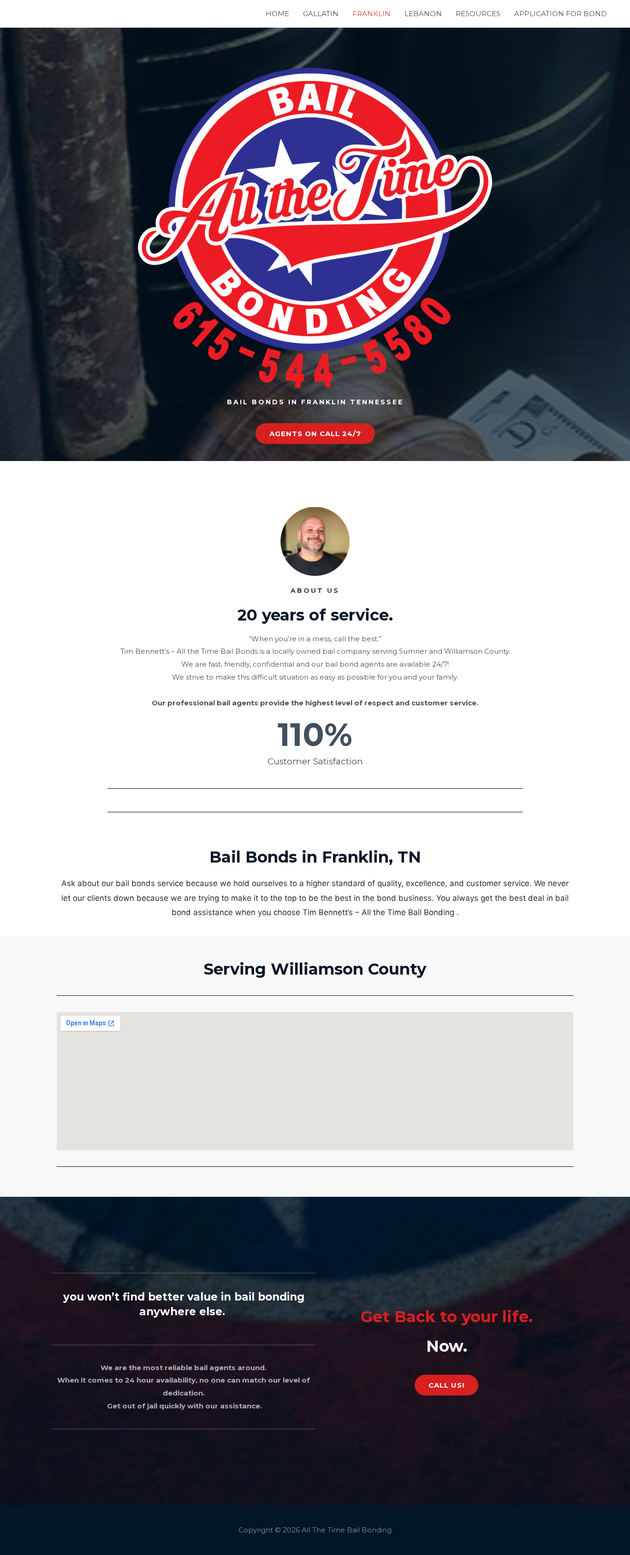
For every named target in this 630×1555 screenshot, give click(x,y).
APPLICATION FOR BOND (560, 13)
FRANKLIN (371, 13)
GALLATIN (321, 13)
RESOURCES (478, 13)
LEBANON (423, 13)
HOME (277, 13)
